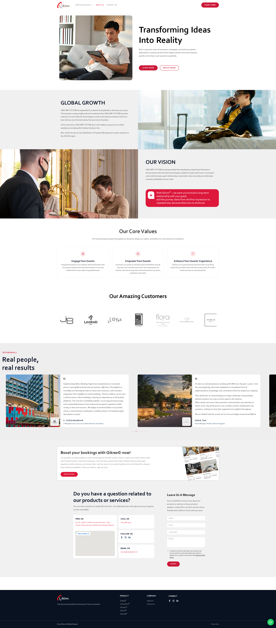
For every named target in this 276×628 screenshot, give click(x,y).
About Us (150, 601)
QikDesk (123, 614)
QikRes (123, 601)
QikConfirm (124, 604)
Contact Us (151, 604)
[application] (92, 5)
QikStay (123, 607)
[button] (210, 5)
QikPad (123, 611)
